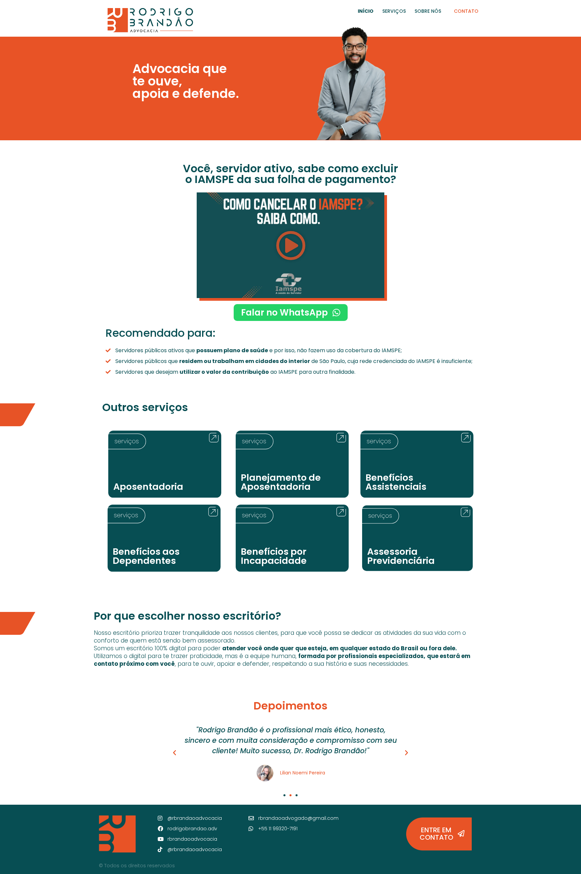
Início (366, 11)
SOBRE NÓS (428, 11)
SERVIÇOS (394, 11)
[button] (291, 245)
